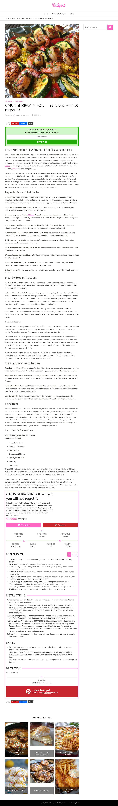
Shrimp (7, 166)
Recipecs (53, 803)
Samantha (8, 115)
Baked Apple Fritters (41, 790)
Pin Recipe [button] (61, 525)
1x (69, 554)
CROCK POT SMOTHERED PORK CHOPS (16, 753)
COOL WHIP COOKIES (16, 790)
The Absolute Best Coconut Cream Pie (42, 754)
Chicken (31, 215)
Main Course (19, 101)
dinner (14, 169)
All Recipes (8, 101)
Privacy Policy (75, 803)
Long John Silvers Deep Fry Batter (67, 790)
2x (72, 554)
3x (76, 554)
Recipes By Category (59, 14)
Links (72, 14)
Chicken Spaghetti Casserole (67, 754)
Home (46, 14)
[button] (7, 518)
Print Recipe (25, 525)
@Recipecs (46, 693)
